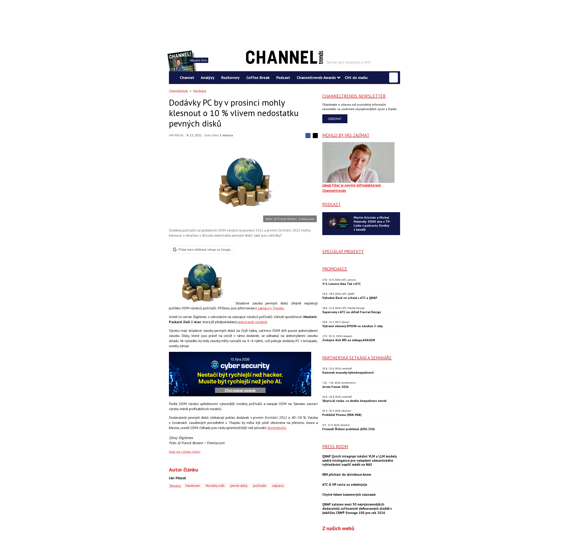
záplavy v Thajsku (270, 308)
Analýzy (207, 77)
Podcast (283, 77)
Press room (335, 446)
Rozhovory (230, 77)
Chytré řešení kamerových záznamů (349, 495)
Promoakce (334, 269)
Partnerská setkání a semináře (357, 358)
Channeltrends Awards (316, 77)
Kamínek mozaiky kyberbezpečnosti (348, 372)
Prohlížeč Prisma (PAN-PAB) (342, 415)
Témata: (175, 485)
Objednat (335, 119)
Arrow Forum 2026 (335, 387)
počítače (259, 485)
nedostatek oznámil (252, 322)
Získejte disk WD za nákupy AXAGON (348, 340)
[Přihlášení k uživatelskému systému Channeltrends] (393, 78)
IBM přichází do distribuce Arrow (346, 475)
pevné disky (238, 485)
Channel (187, 77)
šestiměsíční (276, 427)
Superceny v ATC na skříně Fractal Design (351, 312)
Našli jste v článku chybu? (184, 452)
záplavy (278, 485)
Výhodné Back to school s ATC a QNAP (349, 298)
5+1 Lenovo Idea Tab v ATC (341, 284)
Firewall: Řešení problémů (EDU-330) (348, 429)
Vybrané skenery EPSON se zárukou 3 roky (352, 326)
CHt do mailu (356, 77)
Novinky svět (215, 485)
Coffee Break (258, 77)
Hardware (199, 91)
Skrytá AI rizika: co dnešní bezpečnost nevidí (354, 401)
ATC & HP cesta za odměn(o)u (344, 485)
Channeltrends (178, 91)
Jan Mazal (176, 135)
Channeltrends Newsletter (354, 96)
